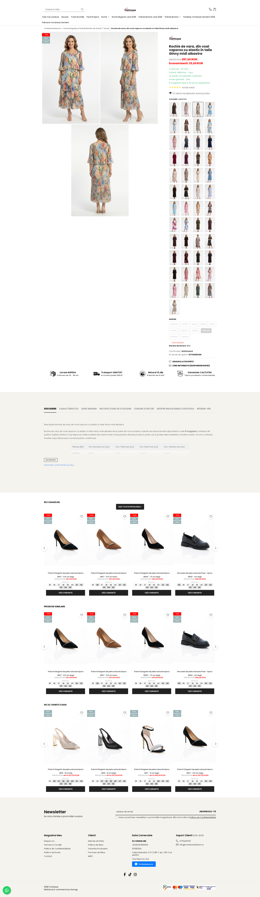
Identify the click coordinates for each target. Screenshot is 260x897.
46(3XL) (195, 330)
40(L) (212, 324)
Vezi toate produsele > (130, 506)
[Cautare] (82, 9)
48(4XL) (206, 330)
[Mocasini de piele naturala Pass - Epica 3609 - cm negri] (194, 541)
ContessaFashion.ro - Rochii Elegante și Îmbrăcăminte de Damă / (73, 28)
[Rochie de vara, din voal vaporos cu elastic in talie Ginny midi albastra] (71, 78)
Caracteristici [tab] (69, 408)
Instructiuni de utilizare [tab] (115, 408)
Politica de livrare (52, 852)
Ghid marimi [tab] (89, 408)
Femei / (107, 28)
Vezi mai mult (51, 460)
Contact (48, 856)
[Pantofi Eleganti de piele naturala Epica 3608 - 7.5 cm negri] (151, 541)
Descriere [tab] (50, 408)
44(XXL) (184, 330)
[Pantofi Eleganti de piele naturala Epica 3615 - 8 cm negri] (108, 738)
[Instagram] (135, 874)
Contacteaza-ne (146, 864)
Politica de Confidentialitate (202, 817)
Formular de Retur (96, 852)
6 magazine (191, 431)
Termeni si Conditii (53, 844)
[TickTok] (130, 874)
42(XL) (173, 330)
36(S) (194, 324)
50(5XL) (174, 337)
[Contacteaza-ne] (210, 9)
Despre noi (49, 841)
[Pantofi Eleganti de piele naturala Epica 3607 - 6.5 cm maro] (108, 541)
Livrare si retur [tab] (144, 408)
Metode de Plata (96, 841)
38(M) (203, 324)
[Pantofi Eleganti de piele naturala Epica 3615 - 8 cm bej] (65, 738)
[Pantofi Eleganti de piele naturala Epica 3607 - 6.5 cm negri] (65, 541)
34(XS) (184, 324)
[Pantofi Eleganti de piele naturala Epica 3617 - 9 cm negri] (151, 738)
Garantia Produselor (98, 848)
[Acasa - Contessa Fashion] (130, 9)
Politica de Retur (95, 844)
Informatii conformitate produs (59, 465)
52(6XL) (185, 337)
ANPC (90, 856)
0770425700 (185, 841)
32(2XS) (174, 324)
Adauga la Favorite (183, 361)
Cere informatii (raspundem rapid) (191, 365)
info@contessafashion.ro (191, 844)
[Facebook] (124, 874)
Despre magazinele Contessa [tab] (175, 408)
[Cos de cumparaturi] (214, 9)
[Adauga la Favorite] (81, 516)
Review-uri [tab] (204, 408)
